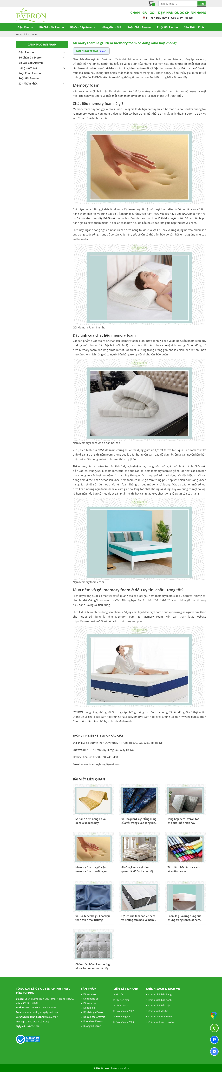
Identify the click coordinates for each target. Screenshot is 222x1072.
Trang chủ (21, 34)
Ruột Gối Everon (167, 27)
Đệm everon (90, 994)
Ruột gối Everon (92, 1025)
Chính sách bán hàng (160, 994)
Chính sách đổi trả (158, 1011)
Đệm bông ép (90, 998)
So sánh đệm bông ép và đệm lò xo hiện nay (90, 821)
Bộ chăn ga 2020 (125, 1022)
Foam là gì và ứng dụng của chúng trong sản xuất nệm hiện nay (184, 918)
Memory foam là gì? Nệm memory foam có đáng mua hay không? (92, 869)
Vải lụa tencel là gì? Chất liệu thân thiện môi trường (92, 918)
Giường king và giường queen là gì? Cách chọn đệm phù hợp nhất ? (138, 869)
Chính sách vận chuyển (161, 1022)
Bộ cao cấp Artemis (94, 1016)
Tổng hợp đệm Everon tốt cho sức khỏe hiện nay (183, 821)
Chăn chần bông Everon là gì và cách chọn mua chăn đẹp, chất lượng (92, 966)
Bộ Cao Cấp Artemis (83, 27)
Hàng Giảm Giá (111, 27)
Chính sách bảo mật (159, 1005)
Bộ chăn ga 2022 (125, 1011)
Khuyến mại (122, 999)
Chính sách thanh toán (160, 1016)
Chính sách (122, 1005)
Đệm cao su (90, 1003)
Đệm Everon (25, 27)
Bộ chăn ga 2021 (125, 1016)
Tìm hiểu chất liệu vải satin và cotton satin (184, 869)
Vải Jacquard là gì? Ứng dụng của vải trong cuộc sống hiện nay (139, 821)
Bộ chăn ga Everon (93, 1012)
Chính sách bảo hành (160, 999)
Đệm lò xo (89, 1007)
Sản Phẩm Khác (194, 27)
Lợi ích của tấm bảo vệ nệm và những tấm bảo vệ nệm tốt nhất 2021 (138, 918)
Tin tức (34, 34)
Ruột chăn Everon (93, 1021)
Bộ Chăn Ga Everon (51, 27)
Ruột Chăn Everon (139, 27)
